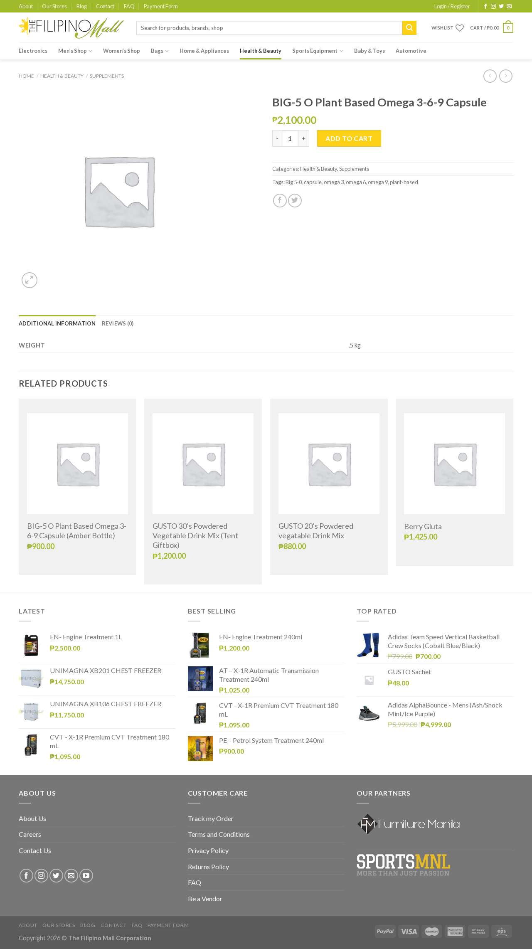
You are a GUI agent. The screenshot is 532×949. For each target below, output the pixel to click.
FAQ (129, 6)
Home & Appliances (204, 50)
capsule (313, 182)
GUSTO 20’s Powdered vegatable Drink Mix (315, 530)
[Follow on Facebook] (485, 7)
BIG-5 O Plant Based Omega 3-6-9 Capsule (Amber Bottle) (76, 530)
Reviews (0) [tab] (118, 323)
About (26, 6)
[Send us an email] (509, 7)
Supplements (107, 76)
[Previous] (19, 495)
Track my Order (211, 818)
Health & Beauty (260, 50)
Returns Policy (208, 866)
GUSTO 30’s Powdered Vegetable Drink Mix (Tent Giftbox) (195, 535)
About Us (32, 818)
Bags (157, 50)
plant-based (404, 182)
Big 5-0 (294, 182)
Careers (30, 834)
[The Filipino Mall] (71, 28)
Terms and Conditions (219, 834)
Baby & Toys (369, 50)
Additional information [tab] (57, 323)
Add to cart (348, 138)
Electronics (33, 50)
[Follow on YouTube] (86, 875)
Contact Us (35, 850)
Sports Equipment (314, 50)
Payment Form (161, 6)
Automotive (411, 50)
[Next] (513, 495)
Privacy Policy (208, 850)
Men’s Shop (72, 50)
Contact (105, 6)
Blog (81, 6)
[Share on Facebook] (280, 200)
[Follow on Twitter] (501, 7)
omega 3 (334, 182)
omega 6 (356, 182)
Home (26, 76)
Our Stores (54, 6)
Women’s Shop (121, 50)
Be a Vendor (205, 898)
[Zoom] (30, 280)
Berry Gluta (423, 526)
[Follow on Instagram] (493, 7)
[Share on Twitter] (295, 200)
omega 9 (378, 182)
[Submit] (409, 28)
